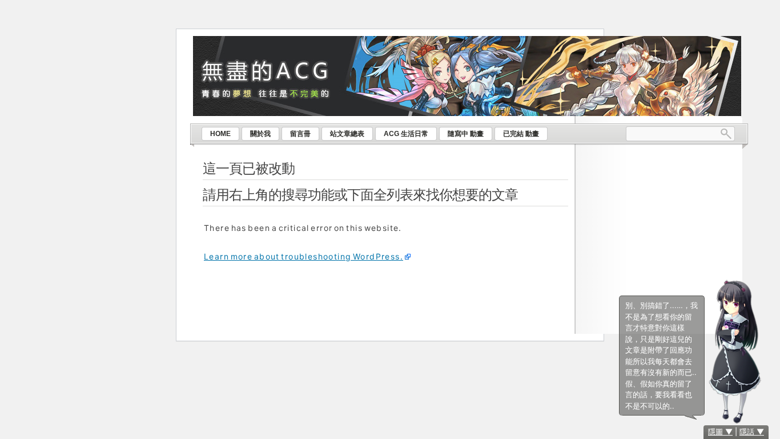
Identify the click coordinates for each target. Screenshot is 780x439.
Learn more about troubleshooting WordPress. (303, 256)
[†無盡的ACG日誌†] (469, 45)
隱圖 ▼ (720, 431)
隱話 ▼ (751, 431)
